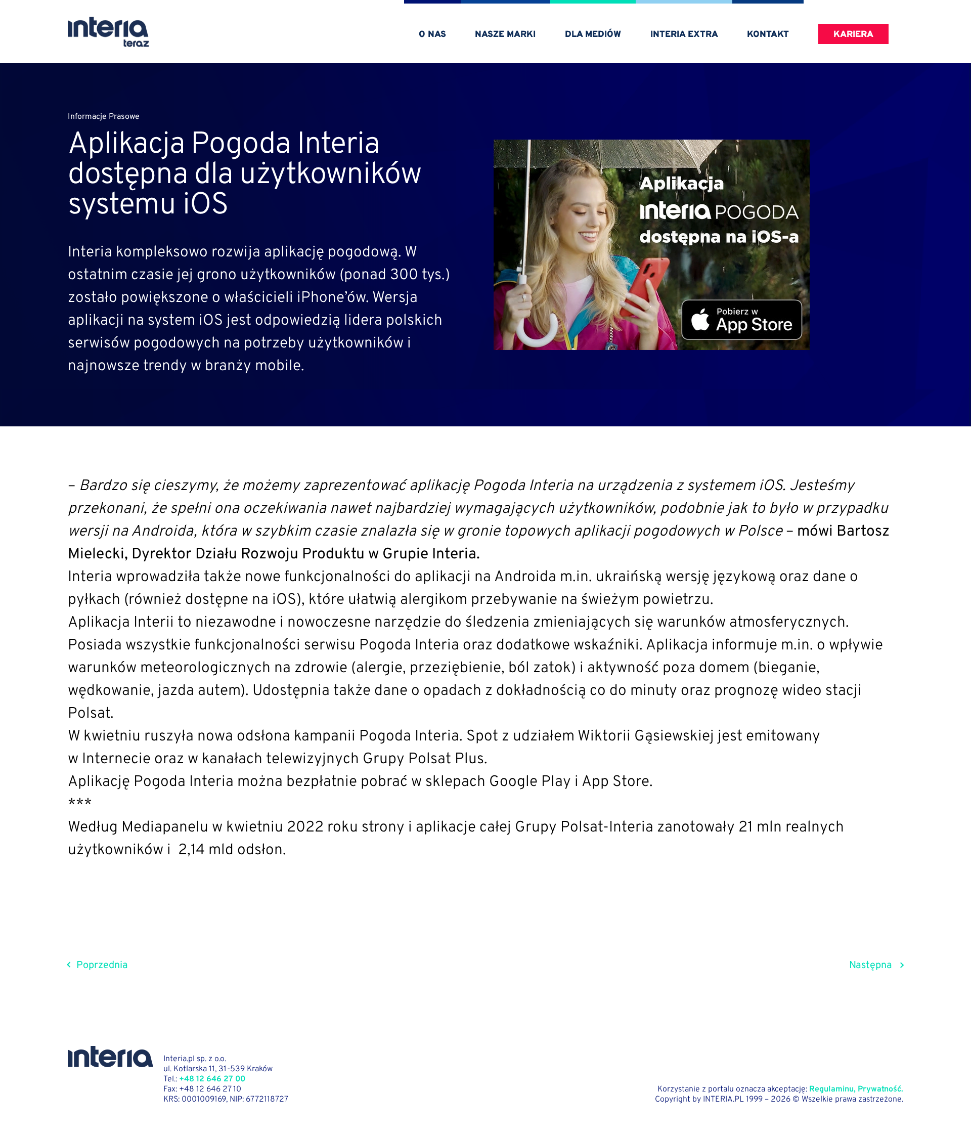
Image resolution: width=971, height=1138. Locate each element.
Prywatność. (880, 1089)
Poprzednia (101, 965)
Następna (870, 965)
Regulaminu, (832, 1089)
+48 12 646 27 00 (212, 1079)
